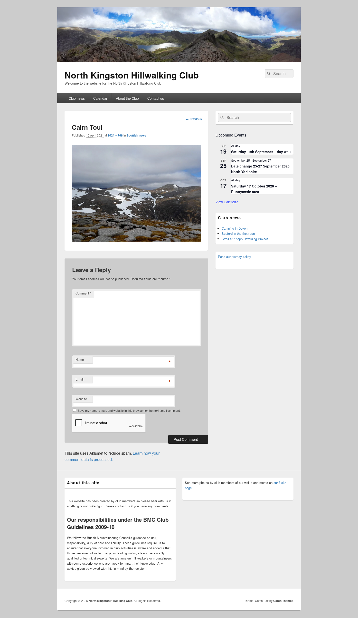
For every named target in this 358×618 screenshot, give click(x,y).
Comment (83, 293)
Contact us (155, 98)
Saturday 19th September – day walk (261, 151)
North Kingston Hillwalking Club (132, 75)
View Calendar (227, 201)
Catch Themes (283, 600)
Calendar (100, 98)
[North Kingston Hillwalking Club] (179, 60)
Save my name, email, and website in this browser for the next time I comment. (129, 410)
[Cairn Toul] (136, 240)
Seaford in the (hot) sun (238, 233)
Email (79, 379)
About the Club (127, 98)
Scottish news (136, 135)
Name (79, 359)
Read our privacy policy (234, 256)
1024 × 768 (115, 135)
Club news (77, 98)
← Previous (194, 119)
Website (81, 398)
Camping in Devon (234, 228)
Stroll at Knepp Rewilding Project (245, 238)
